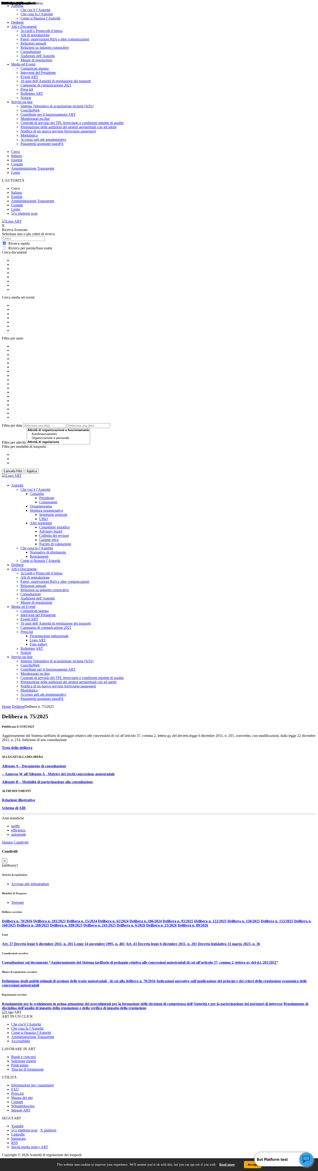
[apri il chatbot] (306, 1159)
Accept (252, 1164)
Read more (227, 1164)
